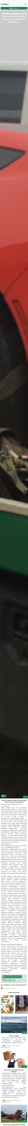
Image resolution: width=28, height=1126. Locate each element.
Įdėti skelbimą (14, 8)
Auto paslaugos (16, 1045)
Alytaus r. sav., (6, 1047)
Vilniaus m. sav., (7, 1101)
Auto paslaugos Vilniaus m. (9, 988)
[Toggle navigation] (25, 4)
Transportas (9, 1045)
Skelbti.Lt (5, 4)
